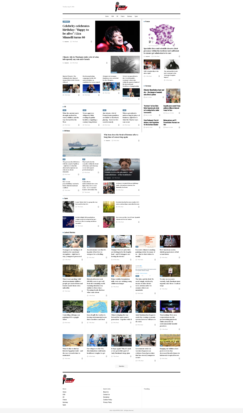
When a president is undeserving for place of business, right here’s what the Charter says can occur (131, 117)
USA (64, 110)
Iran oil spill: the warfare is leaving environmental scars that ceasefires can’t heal (97, 317)
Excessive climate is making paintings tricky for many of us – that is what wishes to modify (145, 253)
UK (64, 155)
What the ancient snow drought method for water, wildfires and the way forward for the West (71, 117)
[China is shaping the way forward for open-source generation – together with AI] (121, 306)
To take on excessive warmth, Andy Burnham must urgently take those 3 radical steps (170, 282)
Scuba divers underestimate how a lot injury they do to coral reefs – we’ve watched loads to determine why (90, 186)
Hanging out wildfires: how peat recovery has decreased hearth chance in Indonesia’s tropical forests (170, 352)
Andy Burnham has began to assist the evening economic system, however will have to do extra (146, 318)
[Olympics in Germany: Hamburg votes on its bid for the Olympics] (111, 86)
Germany (66, 21)
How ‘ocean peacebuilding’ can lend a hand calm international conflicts (71, 185)
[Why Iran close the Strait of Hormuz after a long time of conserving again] (82, 145)
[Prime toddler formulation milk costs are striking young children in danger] (121, 271)
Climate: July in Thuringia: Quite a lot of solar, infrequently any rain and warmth (81, 58)
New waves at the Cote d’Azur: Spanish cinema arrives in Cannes (128, 218)
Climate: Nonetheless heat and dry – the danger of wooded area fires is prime (154, 92)
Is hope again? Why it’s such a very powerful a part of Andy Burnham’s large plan (121, 351)
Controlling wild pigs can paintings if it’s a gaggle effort (71, 317)
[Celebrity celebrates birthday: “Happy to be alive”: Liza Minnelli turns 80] (117, 36)
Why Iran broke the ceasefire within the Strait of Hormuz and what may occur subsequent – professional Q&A (90, 166)
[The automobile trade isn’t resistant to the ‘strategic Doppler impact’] (172, 64)
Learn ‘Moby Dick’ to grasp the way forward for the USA (86, 203)
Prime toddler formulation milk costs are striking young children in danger (121, 281)
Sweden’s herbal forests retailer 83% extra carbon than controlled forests (127, 203)
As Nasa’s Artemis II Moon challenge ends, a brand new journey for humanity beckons (127, 185)
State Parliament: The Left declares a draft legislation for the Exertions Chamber (151, 122)
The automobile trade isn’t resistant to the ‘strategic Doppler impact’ (171, 74)
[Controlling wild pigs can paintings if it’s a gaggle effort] (73, 306)
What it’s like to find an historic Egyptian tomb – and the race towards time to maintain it (73, 352)
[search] (177, 7)
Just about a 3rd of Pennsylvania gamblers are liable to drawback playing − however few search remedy (111, 117)
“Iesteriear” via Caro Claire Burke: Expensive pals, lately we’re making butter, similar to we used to (151, 109)
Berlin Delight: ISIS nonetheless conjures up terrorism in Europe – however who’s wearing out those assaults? (86, 220)
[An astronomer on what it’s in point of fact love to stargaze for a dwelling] (97, 241)
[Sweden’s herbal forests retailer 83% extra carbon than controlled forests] (109, 207)
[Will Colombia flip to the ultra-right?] (152, 64)
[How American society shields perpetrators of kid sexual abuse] (170, 241)
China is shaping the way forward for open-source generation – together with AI (121, 317)
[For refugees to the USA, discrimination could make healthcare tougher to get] (97, 340)
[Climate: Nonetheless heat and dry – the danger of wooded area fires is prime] (173, 96)
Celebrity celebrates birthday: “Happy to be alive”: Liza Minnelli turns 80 (76, 31)
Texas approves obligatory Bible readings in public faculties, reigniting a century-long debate (90, 117)
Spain (66, 198)
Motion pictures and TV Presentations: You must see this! (171, 122)
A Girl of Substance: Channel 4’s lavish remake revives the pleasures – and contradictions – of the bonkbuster (119, 172)
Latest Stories (69, 232)
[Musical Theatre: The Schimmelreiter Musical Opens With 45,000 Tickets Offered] (71, 88)
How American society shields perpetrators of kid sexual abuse (169, 252)
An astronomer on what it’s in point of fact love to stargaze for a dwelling (96, 252)
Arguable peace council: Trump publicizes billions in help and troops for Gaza (171, 108)
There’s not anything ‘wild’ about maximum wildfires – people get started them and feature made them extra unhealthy (73, 283)
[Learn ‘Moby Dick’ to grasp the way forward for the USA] (68, 207)
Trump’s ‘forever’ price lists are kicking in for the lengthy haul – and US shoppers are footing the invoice (121, 253)
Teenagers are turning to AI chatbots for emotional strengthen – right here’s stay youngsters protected (72, 253)
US (65, 107)
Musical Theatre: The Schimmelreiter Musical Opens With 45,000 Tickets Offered (71, 79)
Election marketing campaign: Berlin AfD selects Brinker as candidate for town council (91, 79)
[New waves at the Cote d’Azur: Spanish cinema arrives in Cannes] (109, 222)
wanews (66, 41)
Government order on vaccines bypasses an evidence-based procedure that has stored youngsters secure (145, 353)
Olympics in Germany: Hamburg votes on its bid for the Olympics (110, 78)
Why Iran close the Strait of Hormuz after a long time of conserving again (121, 135)
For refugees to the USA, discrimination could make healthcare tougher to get (96, 351)
